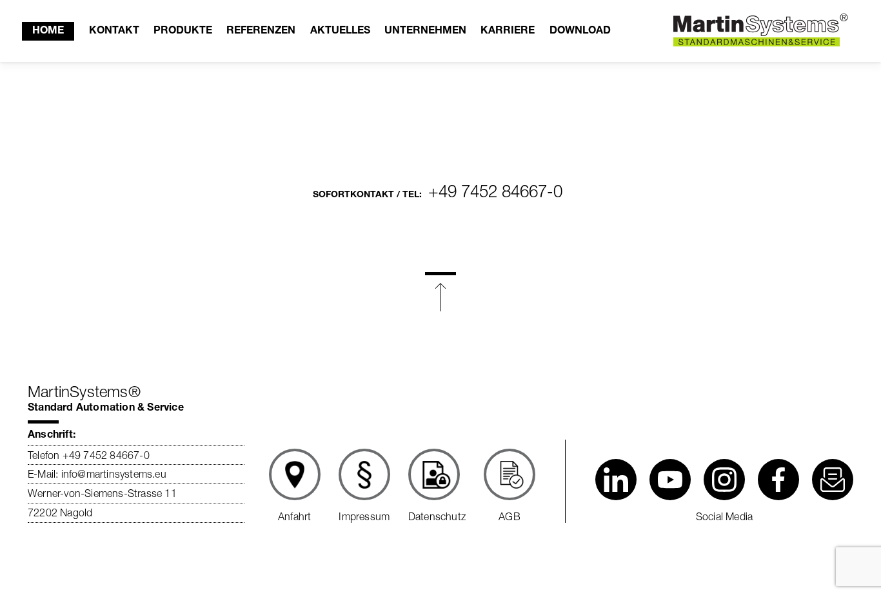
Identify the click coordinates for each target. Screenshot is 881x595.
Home (48, 31)
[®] (756, 31)
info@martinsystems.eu (112, 474)
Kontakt (114, 31)
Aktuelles (340, 31)
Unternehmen (425, 31)
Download (580, 31)
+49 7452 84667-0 (495, 191)
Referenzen (260, 31)
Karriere (507, 31)
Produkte (182, 31)
